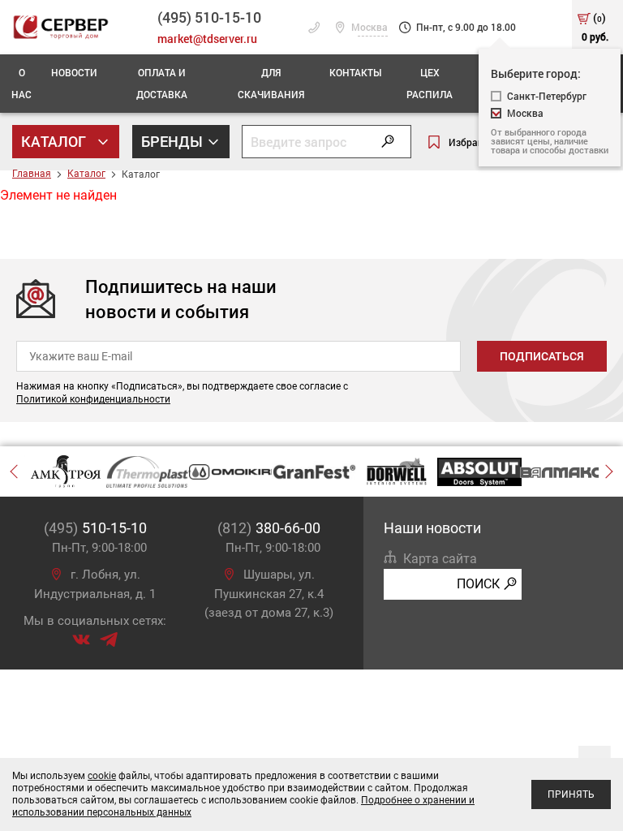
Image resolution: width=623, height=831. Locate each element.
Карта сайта (440, 558)
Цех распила (429, 83)
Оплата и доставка (161, 83)
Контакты (355, 72)
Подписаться (542, 356)
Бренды (173, 141)
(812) (268, 527)
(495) (95, 527)
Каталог (55, 141)
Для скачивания (271, 83)
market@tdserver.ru (207, 38)
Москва (368, 27)
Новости (74, 72)
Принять (571, 794)
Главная (31, 173)
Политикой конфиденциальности (93, 399)
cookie (102, 775)
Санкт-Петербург (546, 96)
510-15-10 (209, 17)
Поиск (478, 584)
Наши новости (432, 527)
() (595, 26)
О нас (21, 83)
